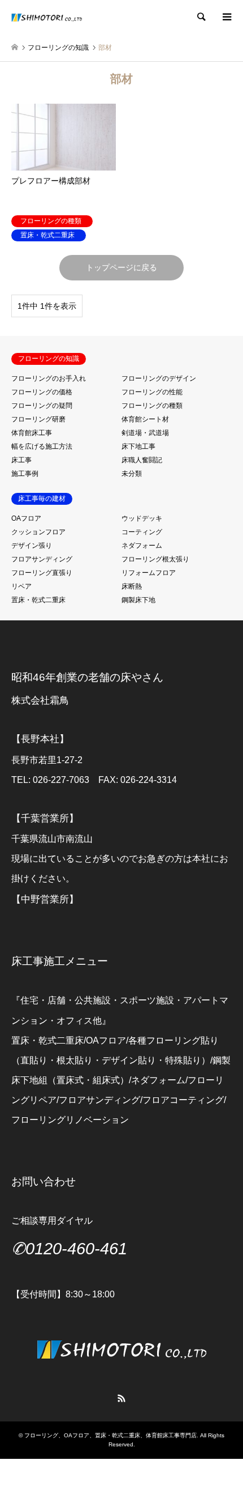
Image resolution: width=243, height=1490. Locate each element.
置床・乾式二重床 (38, 600)
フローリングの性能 (152, 392)
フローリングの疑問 (41, 406)
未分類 (132, 474)
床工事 (21, 460)
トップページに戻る (121, 267)
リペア (21, 586)
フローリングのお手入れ (48, 378)
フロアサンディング (41, 559)
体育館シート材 (145, 419)
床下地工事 (138, 446)
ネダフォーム (142, 546)
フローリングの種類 (152, 406)
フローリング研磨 (38, 419)
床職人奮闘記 (142, 460)
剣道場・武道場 (145, 433)
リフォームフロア (149, 573)
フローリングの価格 (41, 392)
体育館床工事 (31, 433)
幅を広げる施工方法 (41, 446)
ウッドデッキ (142, 518)
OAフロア (26, 518)
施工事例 (24, 474)
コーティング (142, 532)
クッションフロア (38, 532)
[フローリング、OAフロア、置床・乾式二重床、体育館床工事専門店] (46, 17)
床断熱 (132, 586)
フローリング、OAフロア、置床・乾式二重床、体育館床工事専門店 (110, 1435)
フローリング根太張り (155, 559)
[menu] (226, 17)
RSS (121, 1398)
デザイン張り (31, 546)
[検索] (201, 17)
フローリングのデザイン (159, 378)
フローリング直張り (41, 573)
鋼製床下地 (138, 600)
